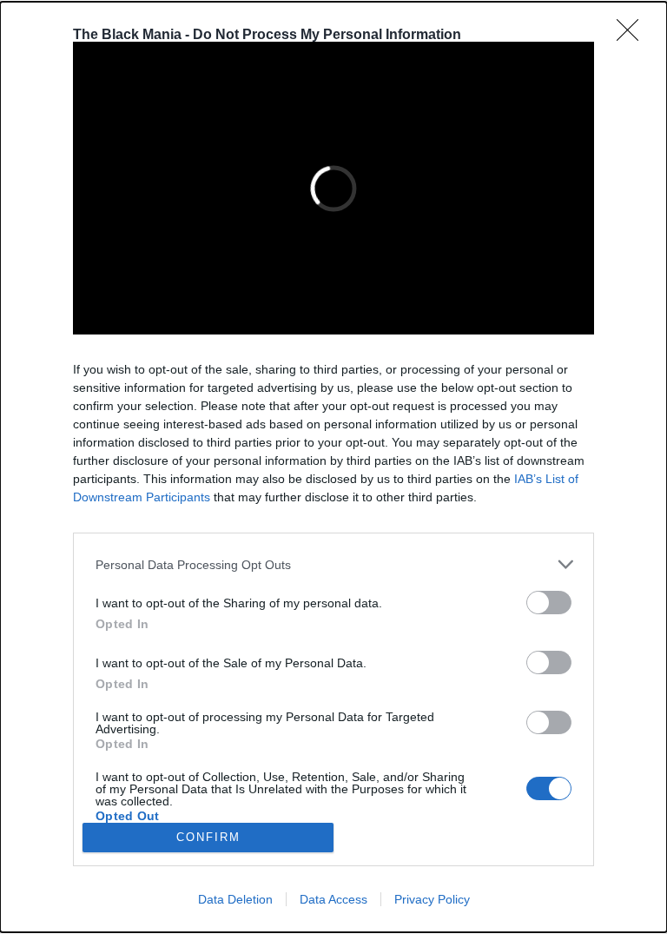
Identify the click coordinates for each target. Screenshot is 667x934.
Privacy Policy (432, 899)
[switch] (548, 602)
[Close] (633, 35)
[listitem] (333, 564)
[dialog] (333, 467)
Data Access (333, 899)
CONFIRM (208, 837)
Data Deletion (235, 899)
